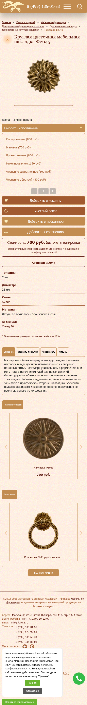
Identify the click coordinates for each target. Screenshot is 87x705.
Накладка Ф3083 (43, 467)
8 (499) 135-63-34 (26, 637)
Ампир (6, 302)
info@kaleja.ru (19, 622)
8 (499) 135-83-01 (26, 641)
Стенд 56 (8, 326)
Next (81, 447)
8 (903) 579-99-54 (26, 631)
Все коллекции (43, 572)
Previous (6, 447)
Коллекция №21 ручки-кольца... (43, 557)
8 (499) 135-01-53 (43, 6)
